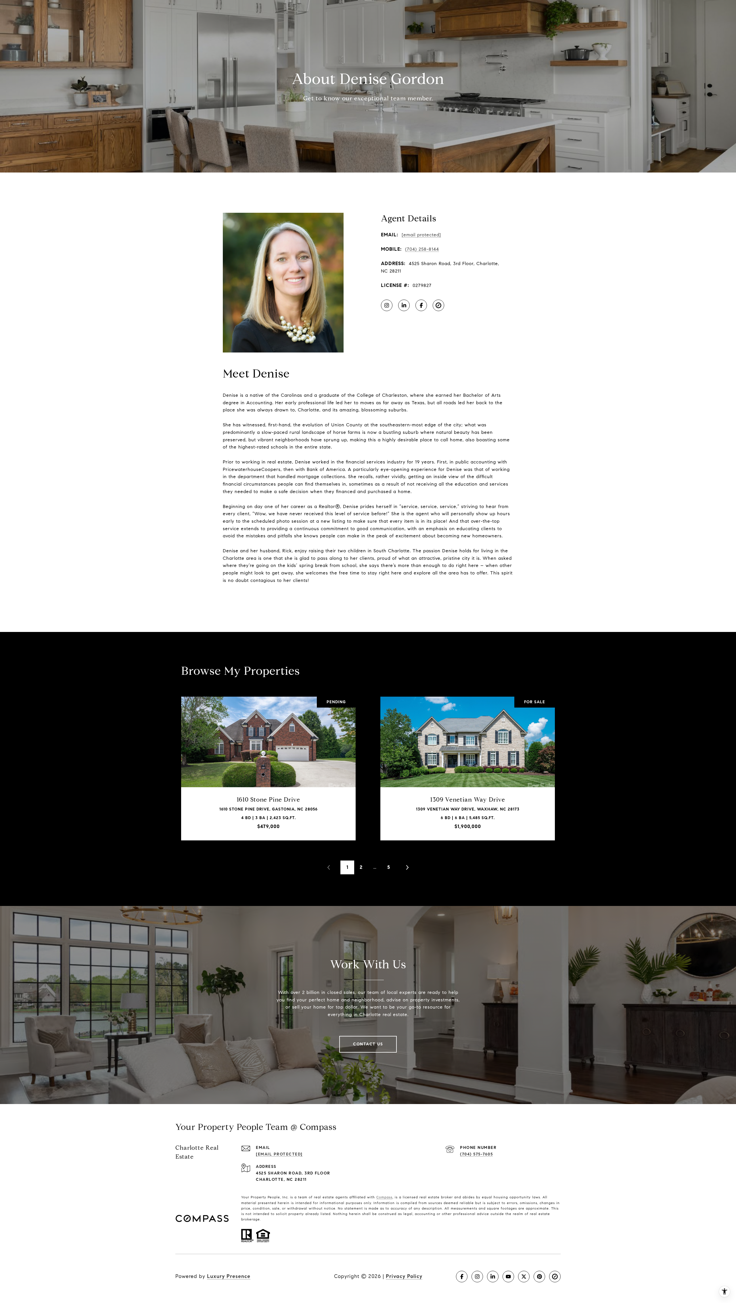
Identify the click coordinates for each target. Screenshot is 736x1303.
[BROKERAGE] (438, 305)
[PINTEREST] (539, 1276)
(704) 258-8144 (422, 249)
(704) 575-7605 (476, 1154)
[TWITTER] (524, 1276)
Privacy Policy (404, 1276)
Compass (384, 1197)
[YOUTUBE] (508, 1276)
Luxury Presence (228, 1276)
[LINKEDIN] (404, 305)
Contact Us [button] (368, 1044)
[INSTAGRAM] (386, 305)
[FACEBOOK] (421, 305)
